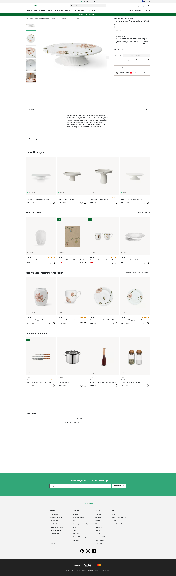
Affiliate (114, 520)
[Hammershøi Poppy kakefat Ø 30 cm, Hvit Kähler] (74, 57)
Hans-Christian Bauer (120, 18)
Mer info (146, 72)
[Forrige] (42, 57)
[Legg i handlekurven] (54, 202)
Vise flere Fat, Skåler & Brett (72, 422)
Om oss (114, 514)
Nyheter (130, 10)
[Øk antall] (121, 55)
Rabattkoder (98, 543)
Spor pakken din (54, 520)
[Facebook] (82, 551)
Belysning (76, 533)
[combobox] (146, 1)
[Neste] (107, 57)
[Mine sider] (139, 6)
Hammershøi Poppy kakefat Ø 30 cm (78, 18)
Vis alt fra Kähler (143, 212)
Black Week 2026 (100, 537)
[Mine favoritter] (144, 6)
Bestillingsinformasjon (56, 517)
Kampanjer (92, 10)
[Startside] (32, 5)
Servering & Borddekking (62, 10)
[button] (117, 30)
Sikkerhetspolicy (54, 533)
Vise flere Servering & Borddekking (74, 419)
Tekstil (75, 530)
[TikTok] (94, 551)
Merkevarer (138, 10)
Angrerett (52, 543)
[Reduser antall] (115, 55)
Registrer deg (145, 42)
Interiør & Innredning (79, 10)
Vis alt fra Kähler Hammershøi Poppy (137, 272)
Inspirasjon (147, 10)
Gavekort (76, 540)
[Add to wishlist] (50, 202)
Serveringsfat (61, 18)
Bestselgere (98, 527)
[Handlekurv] (148, 6)
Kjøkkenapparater (40, 10)
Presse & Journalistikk (118, 524)
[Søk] (72, 5)
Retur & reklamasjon (56, 524)
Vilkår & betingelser (55, 530)
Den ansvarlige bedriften (119, 517)
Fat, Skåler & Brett (49, 18)
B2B (51, 540)
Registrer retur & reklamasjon (58, 527)
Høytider (97, 530)
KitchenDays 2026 (100, 540)
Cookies (52, 537)
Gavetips (97, 533)
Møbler (75, 527)
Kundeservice (54, 514)
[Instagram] (88, 551)
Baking (50, 10)
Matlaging (29, 10)
